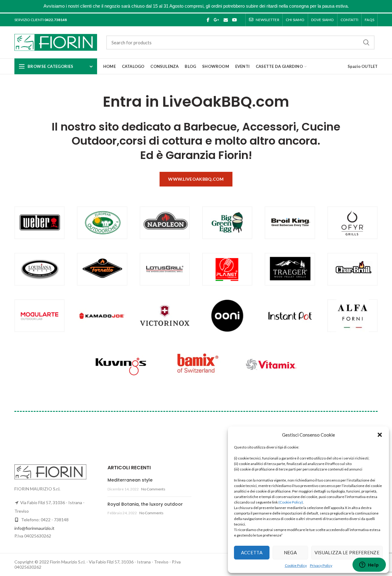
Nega (290, 552)
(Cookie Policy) (290, 502)
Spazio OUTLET (363, 66)
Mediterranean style (130, 480)
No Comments (153, 489)
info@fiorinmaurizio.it (34, 528)
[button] (380, 435)
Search (366, 42)
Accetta (251, 552)
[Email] (225, 20)
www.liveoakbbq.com (196, 179)
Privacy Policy (321, 565)
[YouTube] (234, 20)
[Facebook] (208, 20)
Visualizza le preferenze (347, 552)
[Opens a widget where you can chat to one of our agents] (369, 565)
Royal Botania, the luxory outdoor (145, 504)
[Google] (216, 20)
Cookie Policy (296, 565)
